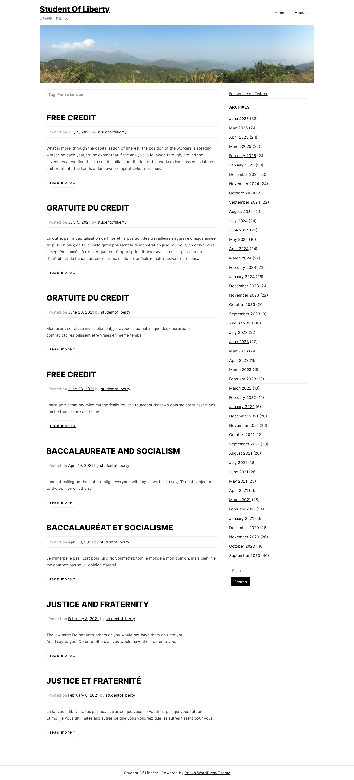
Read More (61, 182)
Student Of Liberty (75, 9)
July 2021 (238, 462)
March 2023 (240, 369)
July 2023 (238, 332)
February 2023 (242, 379)
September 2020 (244, 555)
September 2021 (244, 444)
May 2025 (238, 128)
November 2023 (244, 295)
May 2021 (238, 481)
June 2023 (239, 341)
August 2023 (241, 323)
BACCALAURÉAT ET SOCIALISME (109, 527)
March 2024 (240, 258)
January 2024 (242, 276)
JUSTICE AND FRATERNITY (97, 604)
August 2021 (240, 453)
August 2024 (241, 211)
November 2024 (244, 183)
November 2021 (243, 425)
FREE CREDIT (71, 117)
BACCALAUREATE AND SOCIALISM (113, 451)
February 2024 (242, 267)
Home (280, 12)
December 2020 (244, 527)
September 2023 (244, 313)
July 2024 (238, 220)
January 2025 (242, 165)
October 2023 (242, 304)
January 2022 (242, 406)
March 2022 (240, 388)
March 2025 (240, 146)
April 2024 (239, 248)
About (300, 12)
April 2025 (239, 137)
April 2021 (238, 490)
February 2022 (242, 397)
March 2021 (240, 499)
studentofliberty (112, 132)
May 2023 (238, 351)
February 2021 (242, 509)
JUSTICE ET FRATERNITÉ (93, 681)
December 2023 (244, 286)
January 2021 (241, 518)
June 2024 (239, 230)
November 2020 (244, 537)
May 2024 (238, 239)
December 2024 (244, 174)
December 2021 (243, 416)
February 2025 (242, 155)
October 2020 (242, 546)
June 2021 (238, 471)
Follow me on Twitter (248, 93)
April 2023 (239, 360)
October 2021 (241, 434)
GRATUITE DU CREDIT (87, 207)
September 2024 (244, 202)
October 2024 (242, 193)
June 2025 (239, 118)
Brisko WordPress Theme (207, 772)
